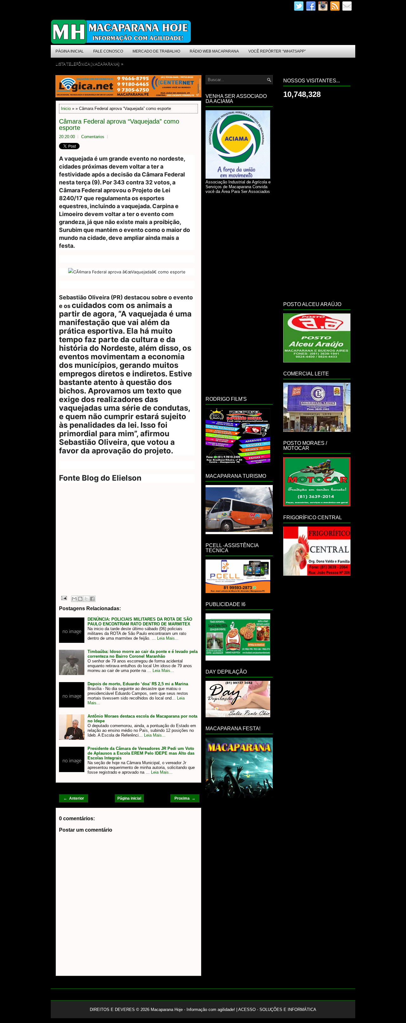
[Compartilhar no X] (86, 599)
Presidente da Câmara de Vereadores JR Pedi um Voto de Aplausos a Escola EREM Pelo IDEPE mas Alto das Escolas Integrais (141, 753)
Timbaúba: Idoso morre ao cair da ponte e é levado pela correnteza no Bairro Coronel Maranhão (143, 654)
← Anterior (73, 798)
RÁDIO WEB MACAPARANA (214, 51)
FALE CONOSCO (108, 51)
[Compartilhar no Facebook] (92, 599)
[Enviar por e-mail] (74, 599)
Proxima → (184, 798)
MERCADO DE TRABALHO (156, 51)
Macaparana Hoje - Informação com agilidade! (193, 1009)
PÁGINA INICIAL (70, 51)
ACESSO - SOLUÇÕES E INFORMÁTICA (277, 1009)
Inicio (66, 108)
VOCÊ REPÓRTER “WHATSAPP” (277, 51)
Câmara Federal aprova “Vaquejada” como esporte (119, 124)
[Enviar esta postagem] (63, 597)
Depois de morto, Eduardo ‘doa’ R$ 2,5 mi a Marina (138, 683)
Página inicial (129, 798)
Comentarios (92, 136)
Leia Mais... (168, 638)
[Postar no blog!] (80, 599)
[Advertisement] (112, 545)
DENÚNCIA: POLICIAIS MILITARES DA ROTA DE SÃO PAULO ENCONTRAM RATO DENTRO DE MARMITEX (140, 621)
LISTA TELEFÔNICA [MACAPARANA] (89, 63)
